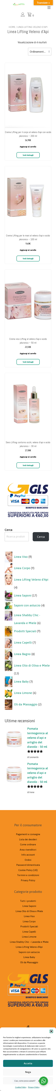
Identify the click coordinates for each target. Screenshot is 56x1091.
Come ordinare (28, 844)
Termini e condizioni (28, 875)
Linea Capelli (29, 931)
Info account (28, 854)
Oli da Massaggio (29, 962)
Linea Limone (29, 936)
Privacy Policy (34, 1087)
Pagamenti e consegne (28, 834)
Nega (28, 1072)
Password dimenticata (28, 865)
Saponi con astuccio (29, 952)
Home (12, 27)
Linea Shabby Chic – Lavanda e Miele (29, 942)
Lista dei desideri (28, 839)
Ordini (28, 860)
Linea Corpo (29, 921)
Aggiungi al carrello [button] (28, 147)
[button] (51, 1031)
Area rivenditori (28, 849)
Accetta (28, 1063)
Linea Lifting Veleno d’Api (29, 947)
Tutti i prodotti (28, 901)
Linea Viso (29, 916)
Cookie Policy (20, 1087)
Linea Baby (29, 957)
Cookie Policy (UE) (28, 870)
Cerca (8, 529)
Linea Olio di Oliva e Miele (29, 911)
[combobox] (39, 51)
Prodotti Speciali (29, 926)
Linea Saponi (29, 906)
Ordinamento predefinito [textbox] (40, 51)
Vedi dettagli (28, 155)
